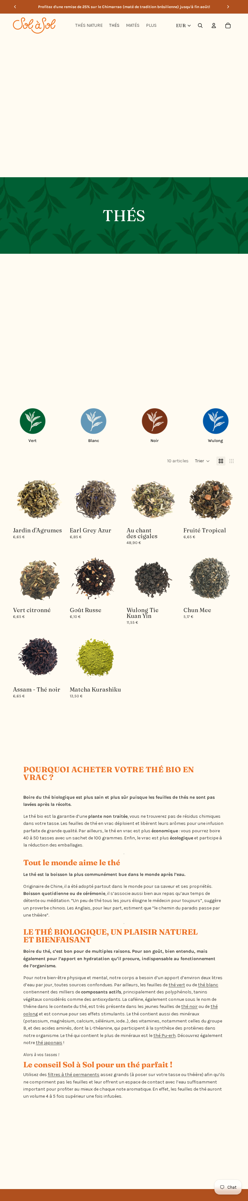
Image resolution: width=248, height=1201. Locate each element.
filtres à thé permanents (73, 1074)
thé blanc (208, 985)
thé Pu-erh (164, 1035)
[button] (202, 461)
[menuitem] (151, 25)
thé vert (177, 985)
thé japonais (49, 1042)
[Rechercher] (200, 25)
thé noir (189, 1006)
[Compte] (214, 25)
